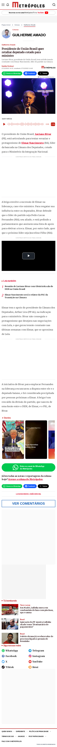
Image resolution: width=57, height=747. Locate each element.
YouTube (37, 661)
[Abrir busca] (53, 4)
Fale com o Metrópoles (11, 741)
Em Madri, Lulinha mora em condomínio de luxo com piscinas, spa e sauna (36, 610)
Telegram (38, 650)
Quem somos (7, 731)
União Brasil (35, 494)
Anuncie (21, 736)
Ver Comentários (28, 503)
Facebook (11, 656)
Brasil (22, 619)
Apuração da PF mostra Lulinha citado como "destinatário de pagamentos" (35, 624)
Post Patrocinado (36, 736)
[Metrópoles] (28, 4)
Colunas (17, 25)
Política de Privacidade (39, 731)
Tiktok (10, 667)
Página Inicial (6, 25)
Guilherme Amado (29, 25)
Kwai (35, 667)
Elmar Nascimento (32, 143)
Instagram (38, 656)
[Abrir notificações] (7, 4)
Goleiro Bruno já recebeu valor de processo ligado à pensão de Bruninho (36, 638)
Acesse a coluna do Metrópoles (25, 479)
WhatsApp (12, 650)
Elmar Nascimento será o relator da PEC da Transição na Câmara (26, 296)
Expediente (20, 731)
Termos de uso (8, 736)
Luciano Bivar (43, 134)
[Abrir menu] (3, 4)
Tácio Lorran (25, 605)
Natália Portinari (8, 66)
